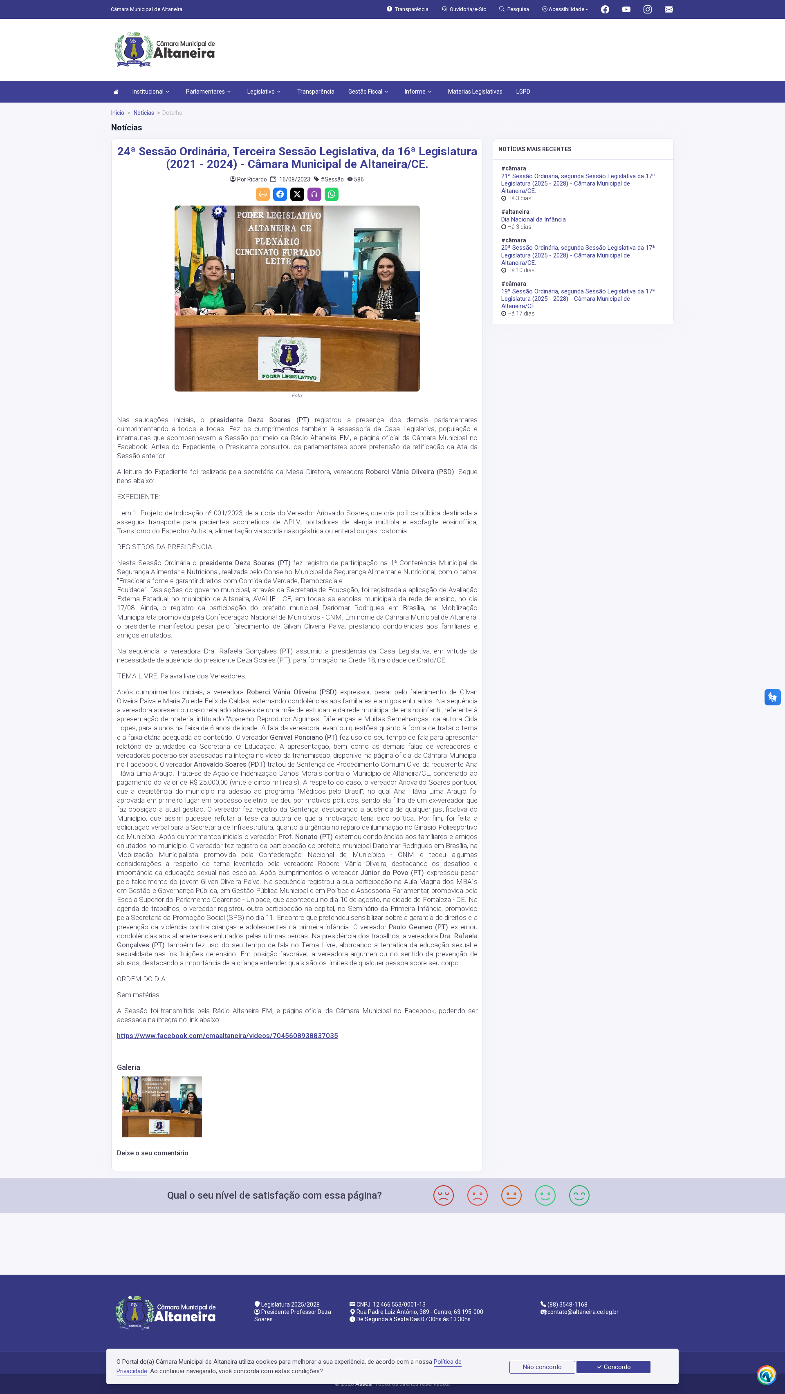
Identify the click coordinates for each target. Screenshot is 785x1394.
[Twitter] (297, 194)
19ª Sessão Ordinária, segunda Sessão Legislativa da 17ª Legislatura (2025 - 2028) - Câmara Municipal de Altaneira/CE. (578, 299)
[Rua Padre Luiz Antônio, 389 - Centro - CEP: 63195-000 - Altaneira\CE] (392, 1243)
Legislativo (261, 91)
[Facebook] (280, 194)
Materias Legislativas (475, 91)
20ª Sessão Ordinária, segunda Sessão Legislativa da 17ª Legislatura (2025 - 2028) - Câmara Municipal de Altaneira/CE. (578, 255)
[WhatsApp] (332, 194)
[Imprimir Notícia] (263, 194)
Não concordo (542, 1367)
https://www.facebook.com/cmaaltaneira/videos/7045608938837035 (227, 1036)
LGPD (523, 91)
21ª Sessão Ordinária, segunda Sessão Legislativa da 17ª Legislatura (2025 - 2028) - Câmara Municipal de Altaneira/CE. (578, 183)
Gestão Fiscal (365, 91)
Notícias (143, 113)
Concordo (616, 1367)
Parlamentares (205, 91)
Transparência (315, 91)
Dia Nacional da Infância (533, 219)
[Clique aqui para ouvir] (314, 194)
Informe (415, 91)
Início (117, 113)
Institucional (148, 91)
